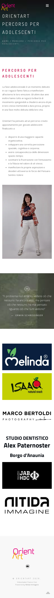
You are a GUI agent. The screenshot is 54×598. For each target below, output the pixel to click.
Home (5, 41)
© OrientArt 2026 (26, 578)
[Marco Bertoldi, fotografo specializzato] (27, 416)
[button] (47, 5)
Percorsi (18, 41)
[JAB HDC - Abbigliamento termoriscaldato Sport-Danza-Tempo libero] (27, 475)
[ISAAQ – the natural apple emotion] (27, 386)
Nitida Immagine (32, 585)
